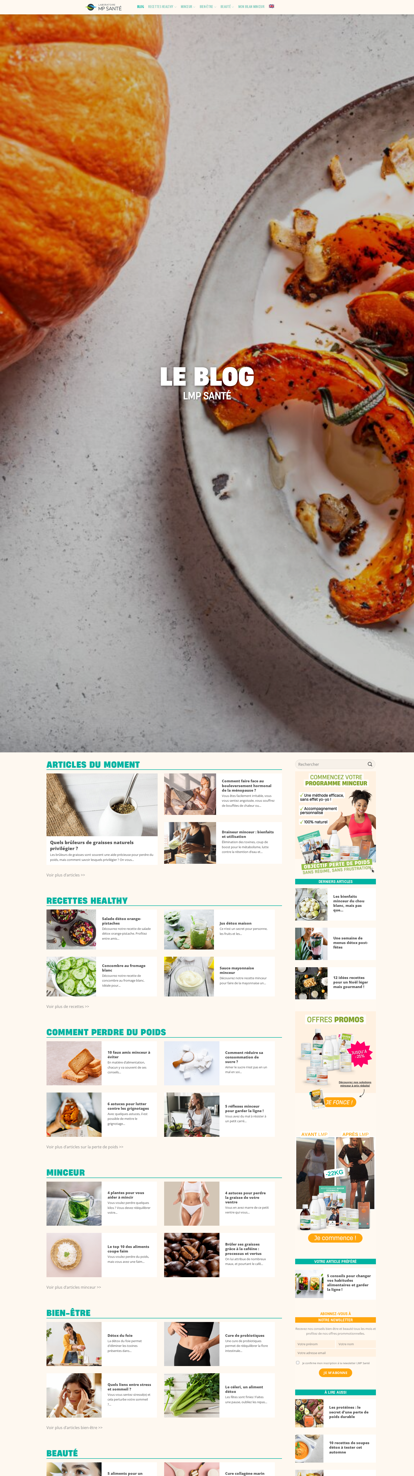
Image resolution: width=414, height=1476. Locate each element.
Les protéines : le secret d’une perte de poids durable (348, 1412)
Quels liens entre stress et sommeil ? (129, 1386)
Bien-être (206, 7)
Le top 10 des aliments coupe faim (128, 1248)
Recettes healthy (160, 7)
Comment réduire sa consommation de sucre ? (244, 1057)
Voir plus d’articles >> (65, 875)
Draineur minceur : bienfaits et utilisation (248, 834)
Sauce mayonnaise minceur (237, 970)
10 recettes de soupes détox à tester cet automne (349, 1447)
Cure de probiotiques (244, 1335)
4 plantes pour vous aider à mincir (126, 1195)
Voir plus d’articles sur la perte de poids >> (84, 1147)
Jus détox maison (236, 923)
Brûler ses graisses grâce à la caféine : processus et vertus (243, 1249)
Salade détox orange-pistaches (121, 921)
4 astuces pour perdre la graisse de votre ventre (245, 1197)
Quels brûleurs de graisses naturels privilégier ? (92, 846)
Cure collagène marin (244, 1473)
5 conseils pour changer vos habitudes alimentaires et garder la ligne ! (349, 1283)
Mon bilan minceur (251, 7)
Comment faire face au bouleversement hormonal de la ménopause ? (246, 785)
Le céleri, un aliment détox (244, 1389)
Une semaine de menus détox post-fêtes (350, 943)
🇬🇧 (271, 7)
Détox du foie (120, 1335)
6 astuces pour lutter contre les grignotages (128, 1106)
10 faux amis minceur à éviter (129, 1054)
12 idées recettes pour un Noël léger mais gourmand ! (350, 982)
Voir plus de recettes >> (67, 1006)
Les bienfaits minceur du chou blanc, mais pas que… (348, 903)
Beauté (226, 7)
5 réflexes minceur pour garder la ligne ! (244, 1108)
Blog (140, 7)
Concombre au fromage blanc (123, 968)
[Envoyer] (370, 764)
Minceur (186, 7)
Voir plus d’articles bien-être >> (74, 1427)
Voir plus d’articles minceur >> (73, 1287)
